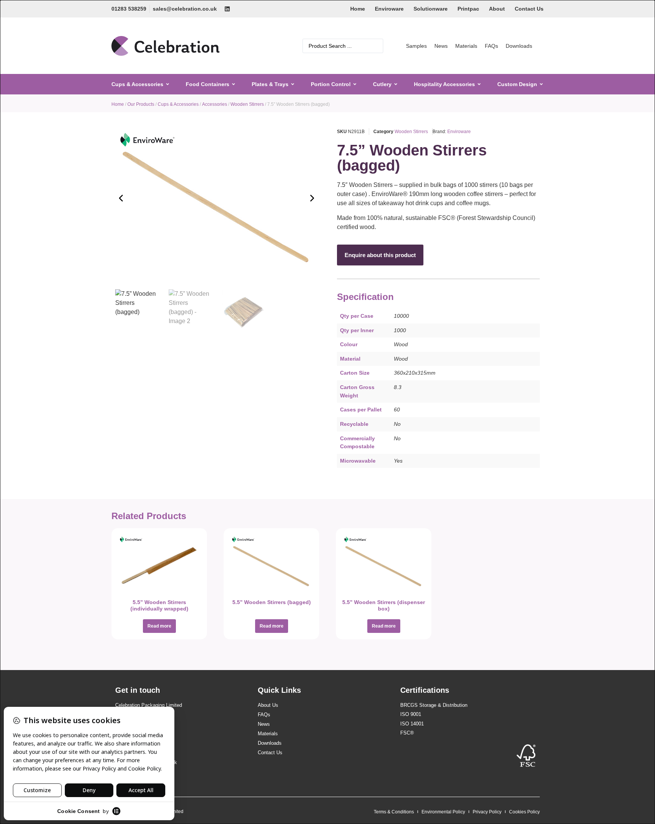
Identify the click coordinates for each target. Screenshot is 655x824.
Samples (416, 46)
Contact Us (529, 9)
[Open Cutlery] (395, 84)
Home (357, 9)
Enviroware (389, 9)
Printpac (468, 9)
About (497, 9)
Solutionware (431, 9)
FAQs (491, 46)
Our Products (140, 104)
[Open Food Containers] (233, 84)
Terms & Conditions (394, 812)
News (441, 46)
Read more (159, 626)
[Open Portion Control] (355, 84)
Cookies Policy (524, 812)
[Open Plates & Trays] (292, 84)
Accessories (214, 104)
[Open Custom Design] (541, 84)
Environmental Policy (443, 812)
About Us (268, 705)
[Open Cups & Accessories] (167, 84)
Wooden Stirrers (247, 104)
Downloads (519, 46)
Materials (466, 46)
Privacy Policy (487, 812)
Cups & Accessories (178, 104)
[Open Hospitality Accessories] (479, 84)
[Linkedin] (227, 9)
